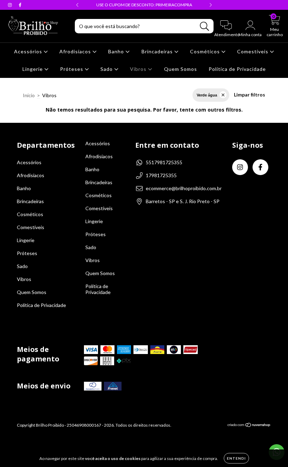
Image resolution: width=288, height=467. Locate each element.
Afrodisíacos (75, 51)
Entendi (236, 458)
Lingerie (33, 69)
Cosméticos (205, 51)
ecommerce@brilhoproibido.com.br (184, 188)
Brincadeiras (158, 51)
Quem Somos (180, 69)
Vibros (139, 69)
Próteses (72, 69)
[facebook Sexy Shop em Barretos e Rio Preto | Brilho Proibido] (20, 5)
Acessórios (29, 51)
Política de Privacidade (237, 69)
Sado (107, 69)
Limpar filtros (249, 95)
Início (29, 95)
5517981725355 (164, 162)
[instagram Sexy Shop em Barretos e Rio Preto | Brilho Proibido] (10, 5)
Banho (116, 51)
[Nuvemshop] (249, 425)
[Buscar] (204, 26)
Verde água (207, 95)
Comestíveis (253, 51)
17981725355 (161, 175)
